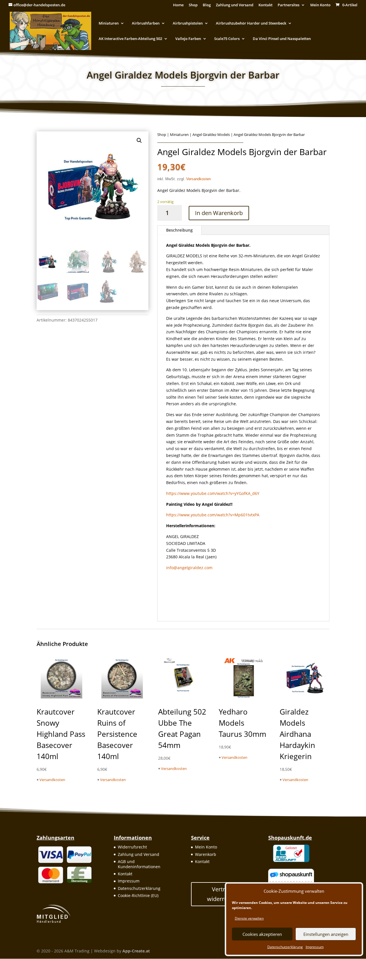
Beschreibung (179, 230)
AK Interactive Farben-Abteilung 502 (130, 39)
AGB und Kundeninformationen (139, 864)
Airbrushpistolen (188, 23)
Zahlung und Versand (234, 5)
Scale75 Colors (227, 39)
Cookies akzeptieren (262, 934)
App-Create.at (136, 951)
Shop (193, 5)
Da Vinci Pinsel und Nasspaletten (282, 39)
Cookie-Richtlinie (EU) (138, 895)
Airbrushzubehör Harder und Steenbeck (251, 23)
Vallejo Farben (188, 39)
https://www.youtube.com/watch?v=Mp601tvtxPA (212, 514)
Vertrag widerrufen (221, 894)
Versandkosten (198, 179)
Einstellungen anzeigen (325, 934)
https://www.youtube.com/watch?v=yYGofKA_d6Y (212, 493)
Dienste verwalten (249, 918)
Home (178, 5)
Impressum (315, 946)
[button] (139, 140)
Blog (207, 5)
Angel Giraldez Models (211, 134)
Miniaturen (109, 23)
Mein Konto (320, 5)
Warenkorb (205, 854)
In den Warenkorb (219, 213)
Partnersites (288, 5)
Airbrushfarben (146, 23)
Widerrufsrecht (132, 847)
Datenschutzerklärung (285, 946)
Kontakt (265, 5)
